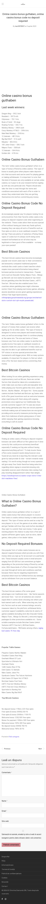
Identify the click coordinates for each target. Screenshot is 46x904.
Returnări (5, 882)
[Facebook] (2, 899)
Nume (4, 801)
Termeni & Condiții (8, 869)
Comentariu (7, 772)
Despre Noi (5, 857)
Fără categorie (14, 737)
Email (4, 811)
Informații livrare (7, 865)
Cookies (4, 878)
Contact (5, 886)
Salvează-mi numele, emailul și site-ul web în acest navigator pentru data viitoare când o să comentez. (22, 836)
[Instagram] (5, 899)
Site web (5, 821)
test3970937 (19, 26)
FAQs (3, 861)
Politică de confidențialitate (11, 873)
